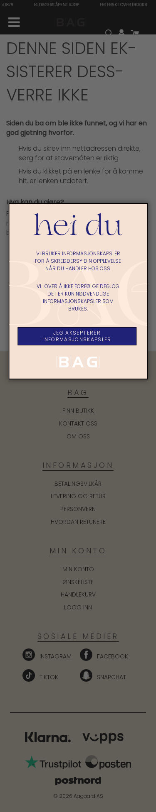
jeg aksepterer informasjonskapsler (76, 336)
